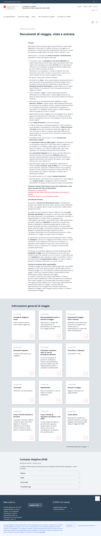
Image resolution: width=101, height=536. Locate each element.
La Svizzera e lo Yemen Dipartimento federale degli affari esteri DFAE (36, 7)
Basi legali (42, 532)
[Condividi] (96, 22)
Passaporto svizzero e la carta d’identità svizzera (43, 196)
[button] (23, 16)
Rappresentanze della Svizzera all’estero (60, 508)
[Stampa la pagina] (92, 22)
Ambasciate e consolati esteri (37, 190)
